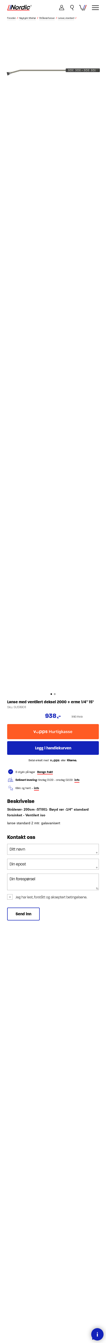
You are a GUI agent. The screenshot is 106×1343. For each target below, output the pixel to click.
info (76, 780)
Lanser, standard (66, 18)
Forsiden (11, 18)
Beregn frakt (45, 772)
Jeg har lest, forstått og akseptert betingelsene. (51, 897)
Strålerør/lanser (47, 18)
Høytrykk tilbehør (27, 18)
